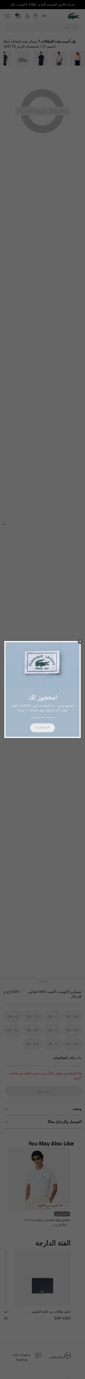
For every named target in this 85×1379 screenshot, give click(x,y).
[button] (80, 641)
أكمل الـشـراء (42, 727)
